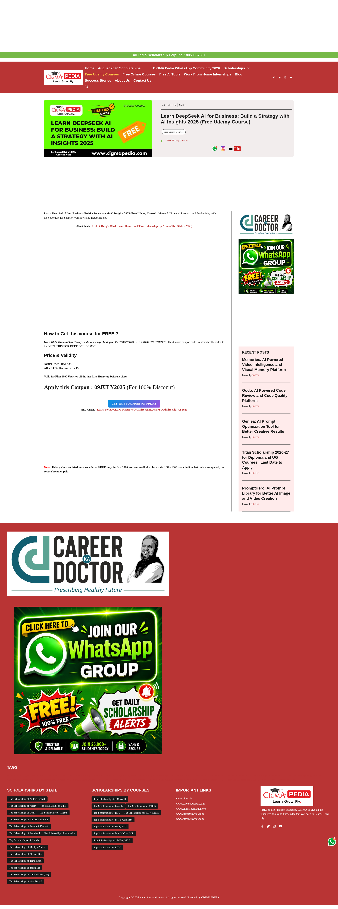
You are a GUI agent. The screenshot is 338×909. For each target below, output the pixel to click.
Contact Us (142, 80)
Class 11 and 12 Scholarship (75, 775)
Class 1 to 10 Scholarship (44, 775)
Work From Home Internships (207, 74)
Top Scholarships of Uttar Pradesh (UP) (29, 874)
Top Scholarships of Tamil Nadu (25, 861)
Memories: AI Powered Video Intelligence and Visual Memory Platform (264, 364)
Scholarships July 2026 (117, 779)
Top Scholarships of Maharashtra (25, 854)
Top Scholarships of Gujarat (53, 812)
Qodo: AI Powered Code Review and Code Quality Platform (264, 395)
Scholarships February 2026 (56, 779)
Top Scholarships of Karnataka (59, 833)
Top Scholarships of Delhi (22, 812)
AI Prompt (12, 775)
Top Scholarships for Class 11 (110, 799)
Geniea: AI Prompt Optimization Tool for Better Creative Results (263, 426)
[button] (86, 87)
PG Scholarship (258, 775)
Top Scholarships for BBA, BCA (110, 826)
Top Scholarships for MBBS (142, 806)
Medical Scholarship (237, 775)
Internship (200, 775)
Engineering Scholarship (130, 775)
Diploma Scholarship (103, 775)
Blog (238, 74)
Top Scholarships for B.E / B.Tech (141, 813)
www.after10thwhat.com (190, 813)
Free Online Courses (139, 74)
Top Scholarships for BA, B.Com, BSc (113, 819)
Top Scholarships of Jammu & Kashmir (29, 826)
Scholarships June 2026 (145, 779)
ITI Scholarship (215, 775)
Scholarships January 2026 (88, 779)
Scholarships (234, 68)
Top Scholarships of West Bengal (25, 881)
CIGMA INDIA (210, 897)
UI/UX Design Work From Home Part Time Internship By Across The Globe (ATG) (142, 226)
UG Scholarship (266, 779)
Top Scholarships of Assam (22, 806)
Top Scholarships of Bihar (53, 806)
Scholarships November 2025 (175, 779)
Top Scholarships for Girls (241, 779)
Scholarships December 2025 (23, 779)
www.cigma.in (184, 798)
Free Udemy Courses (102, 74)
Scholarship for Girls (279, 775)
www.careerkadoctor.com (190, 803)
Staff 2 (255, 473)
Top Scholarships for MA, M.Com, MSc (114, 833)
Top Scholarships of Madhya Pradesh (27, 847)
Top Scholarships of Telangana (24, 867)
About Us (122, 80)
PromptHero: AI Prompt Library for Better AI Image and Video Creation (266, 493)
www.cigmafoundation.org (191, 808)
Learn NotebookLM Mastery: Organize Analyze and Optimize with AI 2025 (142, 409)
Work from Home (286, 779)
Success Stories (98, 80)
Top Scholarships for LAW (107, 847)
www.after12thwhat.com (190, 818)
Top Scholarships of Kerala (24, 840)
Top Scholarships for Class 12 (108, 806)
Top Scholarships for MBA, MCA (112, 840)
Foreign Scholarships (156, 775)
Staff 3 (182, 105)
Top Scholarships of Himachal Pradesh (28, 819)
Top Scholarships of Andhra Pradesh (27, 799)
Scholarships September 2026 (209, 779)
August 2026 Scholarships (123, 68)
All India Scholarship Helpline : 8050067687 (169, 55)
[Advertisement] (169, 26)
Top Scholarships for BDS (107, 813)
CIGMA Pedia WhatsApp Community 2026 (186, 68)
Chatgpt (24, 775)
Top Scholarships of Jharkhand (24, 833)
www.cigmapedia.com (152, 897)
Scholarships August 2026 (307, 775)
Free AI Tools (169, 74)
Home (89, 68)
